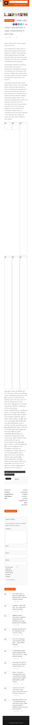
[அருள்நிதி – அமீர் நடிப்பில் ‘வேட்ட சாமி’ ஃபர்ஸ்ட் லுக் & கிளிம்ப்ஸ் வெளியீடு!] (7, 608)
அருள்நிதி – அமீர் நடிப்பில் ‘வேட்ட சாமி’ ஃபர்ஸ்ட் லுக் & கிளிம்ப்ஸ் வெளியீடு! (19, 607)
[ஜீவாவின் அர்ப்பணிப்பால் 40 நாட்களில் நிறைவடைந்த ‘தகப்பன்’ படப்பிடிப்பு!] (7, 631)
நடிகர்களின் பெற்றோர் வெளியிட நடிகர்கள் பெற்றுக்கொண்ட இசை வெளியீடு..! (23, 497)
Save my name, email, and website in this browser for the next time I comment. (9, 571)
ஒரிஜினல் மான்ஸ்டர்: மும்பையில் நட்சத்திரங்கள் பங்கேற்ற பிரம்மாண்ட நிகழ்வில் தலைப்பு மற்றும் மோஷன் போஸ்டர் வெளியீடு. (19, 619)
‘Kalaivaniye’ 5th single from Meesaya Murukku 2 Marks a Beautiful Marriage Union (19, 664)
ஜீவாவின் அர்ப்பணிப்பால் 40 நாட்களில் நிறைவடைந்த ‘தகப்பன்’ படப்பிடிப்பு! (19, 630)
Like (16, 37)
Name (7, 546)
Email (7, 553)
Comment (8, 528)
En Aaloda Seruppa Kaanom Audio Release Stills (8, 494)
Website (7, 560)
